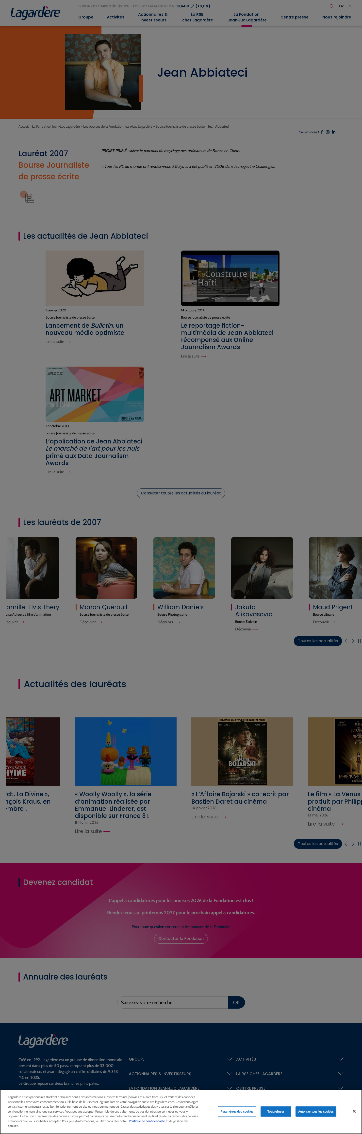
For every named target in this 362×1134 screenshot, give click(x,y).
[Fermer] (354, 1111)
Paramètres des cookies (237, 1111)
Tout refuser (275, 1111)
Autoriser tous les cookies (316, 1111)
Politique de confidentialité (147, 1121)
